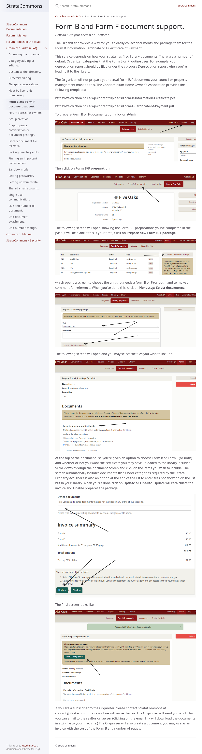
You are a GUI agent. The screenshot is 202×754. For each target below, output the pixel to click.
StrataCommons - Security (23, 240)
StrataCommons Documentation (16, 26)
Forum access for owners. (25, 113)
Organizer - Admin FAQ (21, 48)
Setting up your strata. (23, 182)
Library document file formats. (23, 143)
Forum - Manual (16, 35)
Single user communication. (19, 197)
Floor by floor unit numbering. (20, 93)
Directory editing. (20, 78)
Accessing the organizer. (25, 54)
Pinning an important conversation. (23, 161)
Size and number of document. (22, 208)
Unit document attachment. (18, 219)
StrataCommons (24, 6)
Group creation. (19, 119)
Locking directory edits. (24, 152)
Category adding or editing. (21, 63)
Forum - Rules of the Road (23, 42)
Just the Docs (29, 745)
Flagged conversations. (24, 84)
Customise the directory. (25, 72)
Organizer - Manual (19, 234)
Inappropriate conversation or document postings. (22, 130)
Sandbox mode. (19, 169)
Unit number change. (23, 228)
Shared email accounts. (24, 188)
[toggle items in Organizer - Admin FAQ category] (45, 48)
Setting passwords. (21, 176)
